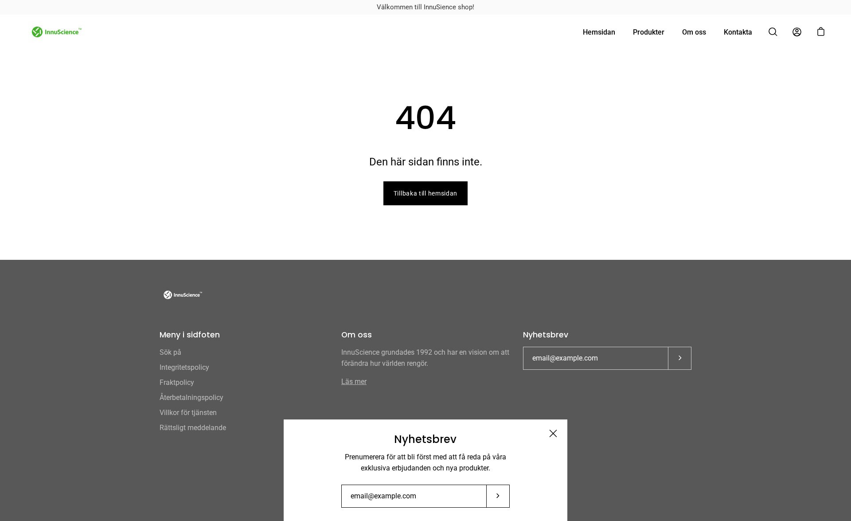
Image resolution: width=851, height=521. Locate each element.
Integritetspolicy (184, 367)
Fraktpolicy (177, 382)
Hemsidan (599, 32)
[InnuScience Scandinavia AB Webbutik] (55, 32)
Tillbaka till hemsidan (425, 193)
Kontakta (738, 32)
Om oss (694, 32)
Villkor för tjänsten (188, 412)
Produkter (648, 32)
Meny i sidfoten (190, 335)
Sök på (170, 352)
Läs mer (354, 381)
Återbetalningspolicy (191, 397)
